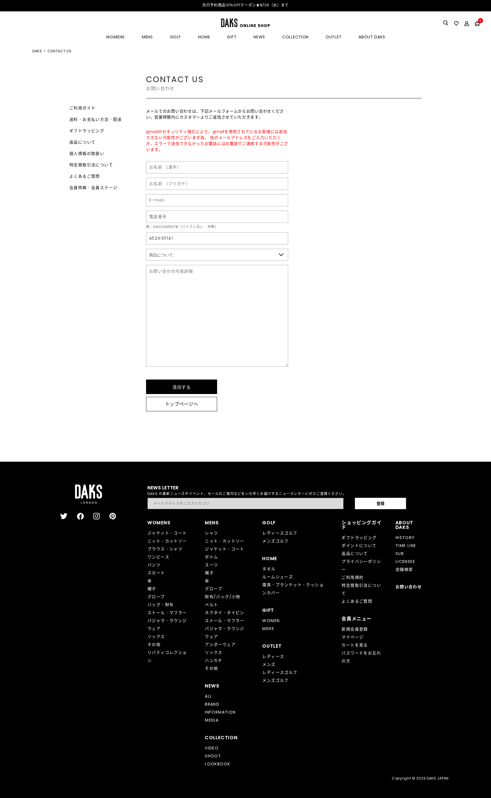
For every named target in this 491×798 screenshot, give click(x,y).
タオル (268, 569)
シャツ (211, 533)
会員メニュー (357, 618)
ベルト (211, 605)
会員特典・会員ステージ (93, 187)
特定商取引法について (91, 165)
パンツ (154, 565)
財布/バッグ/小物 (222, 597)
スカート (156, 573)
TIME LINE (406, 545)
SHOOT (213, 756)
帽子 (151, 589)
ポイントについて (359, 545)
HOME (204, 37)
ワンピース (158, 557)
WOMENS (115, 37)
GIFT (231, 37)
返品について (82, 142)
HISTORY (405, 537)
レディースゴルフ (279, 533)
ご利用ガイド (82, 108)
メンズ (268, 664)
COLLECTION (295, 37)
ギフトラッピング (86, 131)
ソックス (156, 636)
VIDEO (212, 748)
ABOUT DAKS (372, 37)
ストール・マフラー (167, 612)
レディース (273, 656)
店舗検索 (404, 569)
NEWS (259, 37)
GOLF (175, 37)
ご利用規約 (352, 577)
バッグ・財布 (160, 605)
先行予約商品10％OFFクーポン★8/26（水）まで (245, 5)
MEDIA (212, 720)
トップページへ (181, 404)
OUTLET (334, 37)
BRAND (212, 704)
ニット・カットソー (167, 541)
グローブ (156, 597)
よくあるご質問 (84, 176)
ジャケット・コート (167, 533)
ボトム (211, 557)
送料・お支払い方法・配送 (95, 119)
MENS (147, 37)
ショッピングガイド (362, 524)
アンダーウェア (220, 644)
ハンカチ (213, 660)
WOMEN (271, 620)
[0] (477, 23)
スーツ (211, 565)
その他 (154, 644)
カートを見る (355, 645)
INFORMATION (220, 712)
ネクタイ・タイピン (224, 612)
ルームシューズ (277, 577)
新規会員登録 (355, 629)
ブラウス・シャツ (164, 549)
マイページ (352, 637)
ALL (208, 696)
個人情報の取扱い (86, 153)
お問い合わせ (409, 587)
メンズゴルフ (275, 541)
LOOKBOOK (217, 764)
